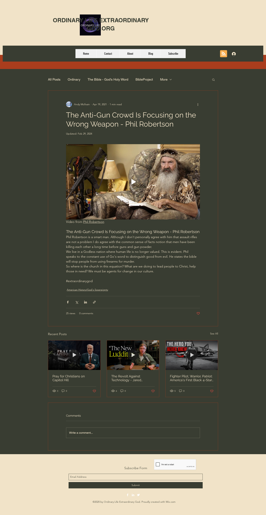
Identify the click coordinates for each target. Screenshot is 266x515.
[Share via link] (94, 302)
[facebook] (127, 495)
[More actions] (198, 104)
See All (214, 333)
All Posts (54, 79)
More (164, 79)
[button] (213, 79)
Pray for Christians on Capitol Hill (68, 378)
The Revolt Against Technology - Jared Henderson (126, 378)
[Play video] (133, 181)
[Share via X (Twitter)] (76, 302)
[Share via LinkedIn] (85, 302)
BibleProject (144, 79)
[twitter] (138, 495)
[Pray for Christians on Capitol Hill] (74, 355)
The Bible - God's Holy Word (108, 79)
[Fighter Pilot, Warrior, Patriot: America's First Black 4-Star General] (192, 355)
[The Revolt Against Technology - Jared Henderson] (133, 355)
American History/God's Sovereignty (87, 289)
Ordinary (74, 79)
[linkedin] (133, 495)
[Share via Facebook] (67, 302)
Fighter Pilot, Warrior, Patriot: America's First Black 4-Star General (191, 378)
